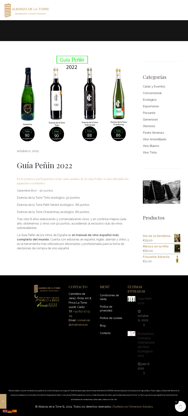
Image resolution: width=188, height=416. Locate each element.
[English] (5, 411)
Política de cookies (111, 318)
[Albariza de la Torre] (27, 10)
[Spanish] (14, 411)
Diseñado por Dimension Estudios (133, 406)
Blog (103, 325)
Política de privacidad (106, 308)
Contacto (105, 333)
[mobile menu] (182, 10)
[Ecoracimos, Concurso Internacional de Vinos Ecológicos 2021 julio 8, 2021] (3, 401)
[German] (10, 411)
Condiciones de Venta (109, 297)
